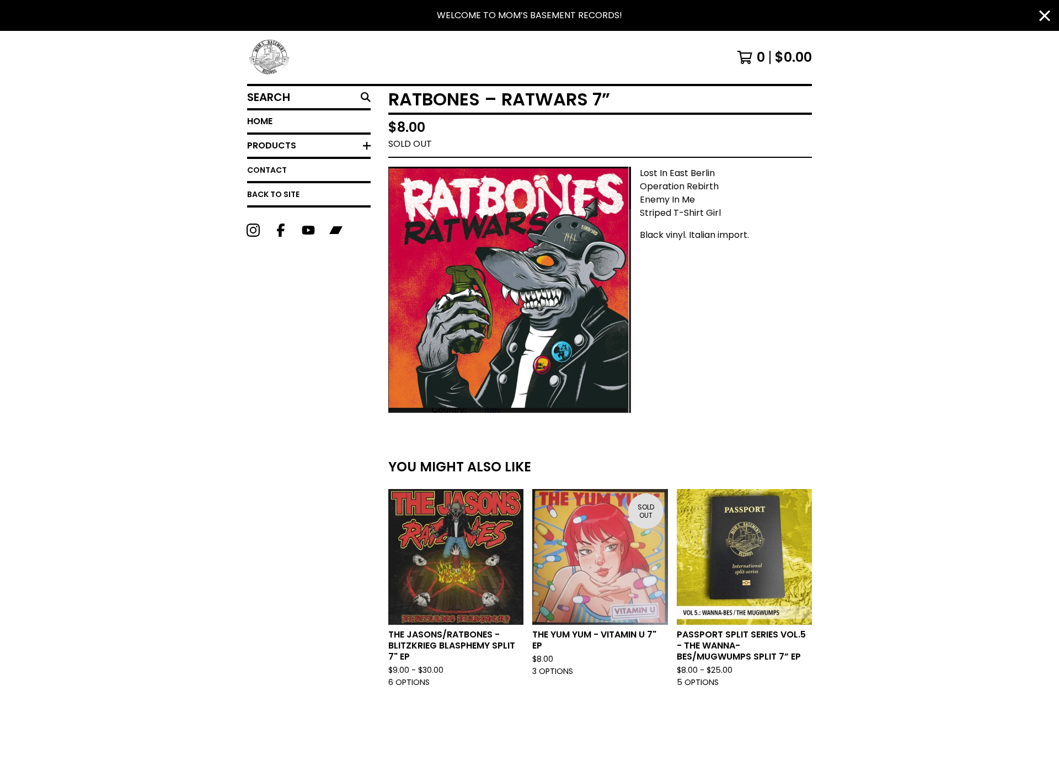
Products (271, 145)
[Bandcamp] (335, 230)
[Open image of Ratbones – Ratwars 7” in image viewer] (509, 290)
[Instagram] (253, 230)
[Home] (269, 57)
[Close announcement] (1044, 16)
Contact (267, 170)
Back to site (273, 194)
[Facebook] (280, 230)
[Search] (365, 97)
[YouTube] (308, 230)
